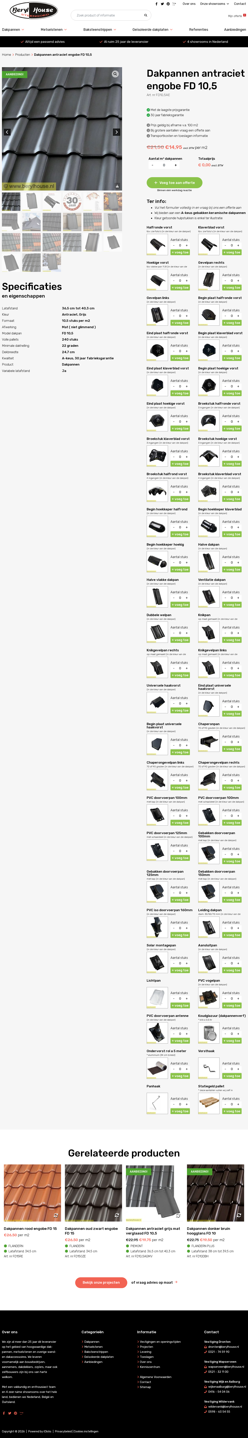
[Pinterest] (168, 4)
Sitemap (145, 1387)
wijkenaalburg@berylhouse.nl (227, 1386)
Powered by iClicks (39, 1431)
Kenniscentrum (150, 1367)
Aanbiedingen (235, 29)
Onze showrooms (212, 4)
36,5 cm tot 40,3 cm (78, 308)
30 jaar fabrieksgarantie (94, 358)
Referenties (198, 29)
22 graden (70, 346)
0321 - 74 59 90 (218, 1352)
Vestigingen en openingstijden (160, 1342)
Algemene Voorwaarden (155, 1377)
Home (6, 55)
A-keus (67, 358)
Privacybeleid (63, 1431)
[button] (145, 15)
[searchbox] (111, 15)
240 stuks (70, 339)
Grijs (82, 314)
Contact (240, 4)
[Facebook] (156, 4)
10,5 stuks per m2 (76, 321)
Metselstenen (52, 29)
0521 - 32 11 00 (218, 1372)
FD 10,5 (67, 333)
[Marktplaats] (174, 4)
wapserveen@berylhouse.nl (226, 1366)
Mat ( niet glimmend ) (79, 327)
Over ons (189, 4)
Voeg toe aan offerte (177, 183)
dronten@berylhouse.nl (223, 1347)
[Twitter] (162, 4)
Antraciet (70, 314)
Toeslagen (147, 1357)
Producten (22, 55)
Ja (64, 371)
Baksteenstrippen (97, 29)
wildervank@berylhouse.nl (225, 1406)
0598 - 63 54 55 (219, 1411)
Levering (145, 1352)
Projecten (146, 1347)
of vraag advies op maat (152, 1282)
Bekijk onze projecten (101, 1282)
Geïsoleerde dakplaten (150, 29)
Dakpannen (11, 29)
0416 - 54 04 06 (219, 1391)
